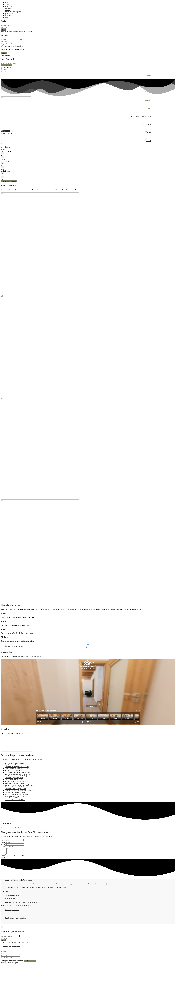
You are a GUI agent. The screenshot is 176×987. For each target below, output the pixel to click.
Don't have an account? (8, 942)
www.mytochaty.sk (11, 898)
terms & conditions (17, 46)
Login (3, 29)
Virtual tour (8, 6)
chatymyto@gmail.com (12, 895)
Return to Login (6, 67)
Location (8, 8)
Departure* (4, 846)
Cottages (7, 4)
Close (2, 179)
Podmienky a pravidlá (12, 910)
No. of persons (5, 146)
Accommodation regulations (14, 12)
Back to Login (5, 55)
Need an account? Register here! (11, 31)
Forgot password (22, 942)
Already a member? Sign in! (10, 963)
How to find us (10, 13)
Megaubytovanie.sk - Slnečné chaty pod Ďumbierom (22, 902)
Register (4, 53)
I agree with (13, 46)
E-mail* (3, 842)
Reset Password (6, 65)
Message (3, 854)
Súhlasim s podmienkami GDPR (13, 856)
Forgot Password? (28, 31)
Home (7, 2)
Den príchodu (5, 138)
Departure (4, 142)
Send (3, 858)
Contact (7, 10)
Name (3, 840)
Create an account (30, 961)
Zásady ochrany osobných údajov (16, 918)
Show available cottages (9, 181)
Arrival (3, 844)
